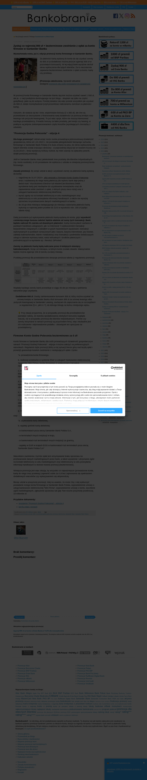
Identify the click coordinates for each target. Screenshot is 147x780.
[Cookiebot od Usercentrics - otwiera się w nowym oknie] (113, 368)
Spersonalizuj (71, 411)
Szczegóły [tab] (73, 376)
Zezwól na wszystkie (106, 411)
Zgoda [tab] (39, 376)
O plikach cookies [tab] (108, 376)
